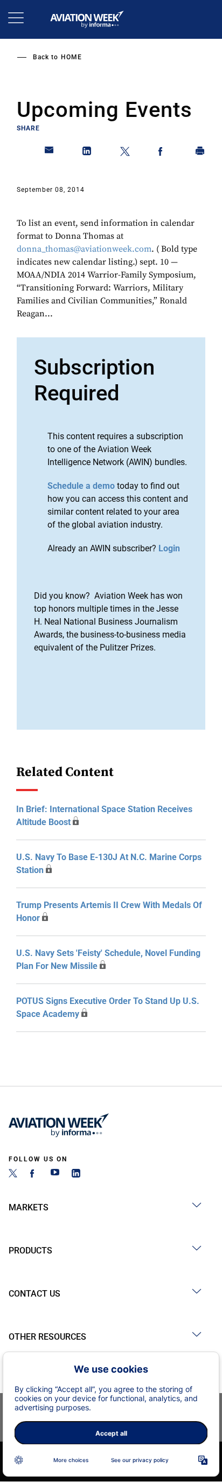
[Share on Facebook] (163, 153)
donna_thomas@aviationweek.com (84, 249)
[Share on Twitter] (125, 153)
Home (71, 57)
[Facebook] (34, 1174)
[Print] (200, 153)
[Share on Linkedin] (87, 153)
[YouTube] (55, 1174)
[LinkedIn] (76, 1174)
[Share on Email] (49, 153)
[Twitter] (13, 1174)
